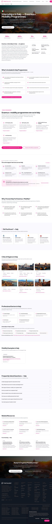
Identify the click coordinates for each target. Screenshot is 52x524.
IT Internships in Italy (20, 333)
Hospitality (23, 495)
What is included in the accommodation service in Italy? (12, 393)
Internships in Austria (5, 507)
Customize (37, 518)
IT (21, 491)
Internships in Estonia (25, 508)
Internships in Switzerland (6, 514)
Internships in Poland (25, 512)
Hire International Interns (45, 489)
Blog (28, 491)
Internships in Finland (35, 508)
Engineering (23, 493)
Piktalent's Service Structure (29, 489)
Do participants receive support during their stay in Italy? (12, 399)
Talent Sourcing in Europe (44, 493)
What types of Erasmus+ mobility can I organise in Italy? (12, 387)
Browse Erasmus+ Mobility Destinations (33, 471)
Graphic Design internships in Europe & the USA (32, 335)
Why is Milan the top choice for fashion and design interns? (12, 384)
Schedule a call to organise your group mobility (12, 97)
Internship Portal (37, 492)
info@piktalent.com (5, 495)
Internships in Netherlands (6, 512)
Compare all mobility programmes (31, 147)
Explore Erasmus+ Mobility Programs (24, 27)
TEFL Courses (36, 501)
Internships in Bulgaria (25, 507)
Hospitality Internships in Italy (21, 330)
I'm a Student (38, 1)
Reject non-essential (45, 518)
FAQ (28, 496)
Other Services (31, 1)
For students (48, 162)
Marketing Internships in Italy (8, 333)
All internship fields (43, 333)
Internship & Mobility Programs (17, 1)
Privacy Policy (31, 516)
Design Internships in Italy (34, 330)
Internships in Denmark (15, 508)
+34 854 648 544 (5, 493)
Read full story (5, 361)
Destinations (25, 1)
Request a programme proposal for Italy (11, 147)
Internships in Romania (5, 513)
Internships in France (45, 508)
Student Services (37, 484)
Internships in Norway (15, 512)
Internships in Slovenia (25, 513)
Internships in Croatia (35, 507)
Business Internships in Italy (7, 330)
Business (22, 490)
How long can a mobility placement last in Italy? (10, 396)
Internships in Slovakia (15, 513)
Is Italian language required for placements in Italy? (11, 381)
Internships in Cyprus (45, 507)
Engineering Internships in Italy (32, 333)
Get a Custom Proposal (15, 471)
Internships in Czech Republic (6, 508)
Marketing (22, 488)
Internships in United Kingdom (16, 514)
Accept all (47, 520)
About (43, 1)
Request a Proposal (7, 27)
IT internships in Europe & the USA (18, 335)
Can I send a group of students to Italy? (9, 401)
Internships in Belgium (15, 507)
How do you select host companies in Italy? (10, 390)
